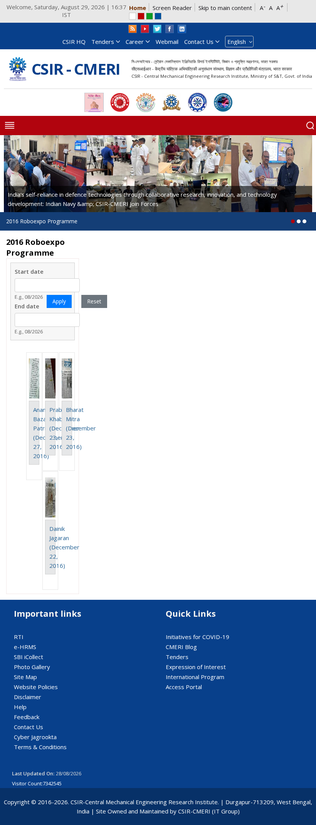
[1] (299, 221)
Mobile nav (9, 125)
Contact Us (198, 41)
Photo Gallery (32, 667)
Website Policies (36, 687)
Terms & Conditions (40, 747)
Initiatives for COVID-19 (197, 637)
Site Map (25, 677)
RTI (19, 637)
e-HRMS (25, 647)
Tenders (102, 41)
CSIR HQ (74, 41)
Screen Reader (172, 8)
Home (137, 8)
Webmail (167, 41)
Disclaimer (27, 697)
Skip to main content (225, 8)
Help (20, 707)
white (132, 16)
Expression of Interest (196, 667)
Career (135, 41)
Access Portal (184, 687)
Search (310, 125)
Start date (29, 271)
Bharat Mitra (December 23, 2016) (81, 428)
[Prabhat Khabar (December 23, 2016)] (50, 378)
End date (27, 306)
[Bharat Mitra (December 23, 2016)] (67, 378)
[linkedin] (182, 29)
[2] (304, 221)
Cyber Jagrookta (35, 737)
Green (149, 16)
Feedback (26, 717)
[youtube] (145, 29)
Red (141, 16)
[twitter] (157, 29)
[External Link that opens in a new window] (94, 102)
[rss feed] (132, 29)
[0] (293, 221)
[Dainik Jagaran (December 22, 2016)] (50, 497)
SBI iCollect (28, 657)
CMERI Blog (181, 647)
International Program (195, 677)
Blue (158, 16)
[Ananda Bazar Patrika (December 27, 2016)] (34, 378)
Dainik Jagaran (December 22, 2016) (64, 547)
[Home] (18, 69)
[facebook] (169, 29)
